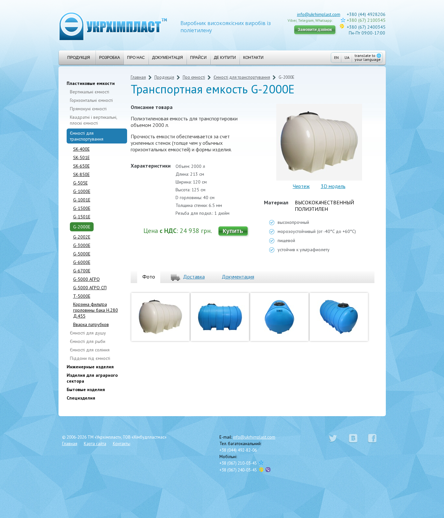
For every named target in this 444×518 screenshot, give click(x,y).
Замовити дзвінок (315, 29)
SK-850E (81, 174)
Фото (148, 276)
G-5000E (81, 254)
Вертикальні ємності (89, 92)
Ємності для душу (88, 333)
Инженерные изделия (90, 367)
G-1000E (81, 191)
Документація (167, 57)
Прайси (198, 57)
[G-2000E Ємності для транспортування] (160, 342)
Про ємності (194, 77)
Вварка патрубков (91, 324)
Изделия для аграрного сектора (92, 378)
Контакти (253, 57)
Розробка (109, 57)
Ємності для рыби (87, 341)
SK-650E (81, 166)
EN (336, 57)
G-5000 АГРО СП (90, 288)
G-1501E (81, 217)
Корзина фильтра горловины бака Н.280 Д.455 (95, 310)
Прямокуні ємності (88, 109)
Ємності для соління (90, 350)
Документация (238, 276)
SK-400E (81, 149)
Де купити (225, 57)
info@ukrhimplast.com (318, 14)
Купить (233, 231)
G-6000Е (81, 262)
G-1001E (81, 200)
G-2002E (81, 237)
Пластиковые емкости (91, 83)
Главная (138, 77)
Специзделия (81, 398)
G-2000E (81, 227)
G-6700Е (81, 271)
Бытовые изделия (86, 389)
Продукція (78, 57)
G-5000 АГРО (86, 279)
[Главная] (113, 26)
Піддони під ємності (90, 358)
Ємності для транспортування (86, 136)
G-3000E (81, 245)
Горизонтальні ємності (91, 100)
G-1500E (81, 208)
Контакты (121, 443)
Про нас (136, 57)
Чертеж (301, 186)
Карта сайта (95, 443)
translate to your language (368, 57)
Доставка (194, 276)
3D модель (333, 186)
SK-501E (81, 157)
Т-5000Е (81, 296)
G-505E (80, 183)
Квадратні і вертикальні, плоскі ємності (93, 120)
